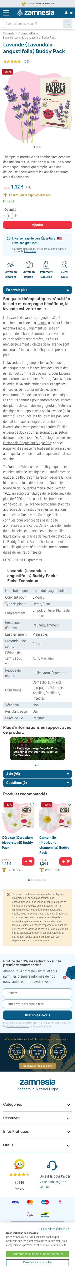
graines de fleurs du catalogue (48, 536)
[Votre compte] (66, 12)
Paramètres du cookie (37, 1262)
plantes (42, 323)
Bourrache (37, 541)
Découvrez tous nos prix (37, 1065)
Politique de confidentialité (55, 1023)
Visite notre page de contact (53, 1184)
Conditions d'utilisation (17, 1026)
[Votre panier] (71, 12)
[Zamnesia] (35, 12)
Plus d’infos (30, 251)
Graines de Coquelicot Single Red (27, 443)
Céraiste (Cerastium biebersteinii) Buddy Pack (17, 843)
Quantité (10, 210)
